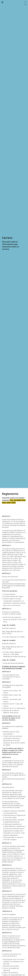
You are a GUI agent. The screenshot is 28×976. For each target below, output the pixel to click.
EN (24, 4)
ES (26, 4)
